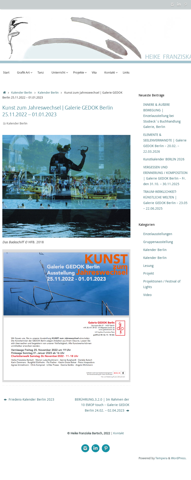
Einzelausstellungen (157, 234)
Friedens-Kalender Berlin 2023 (31, 399)
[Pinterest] (185, 4)
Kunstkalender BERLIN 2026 (163, 159)
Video (147, 295)
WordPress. (178, 458)
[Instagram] (172, 4)
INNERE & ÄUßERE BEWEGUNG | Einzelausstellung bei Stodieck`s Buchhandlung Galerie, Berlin (162, 115)
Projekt (148, 273)
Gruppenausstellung (158, 242)
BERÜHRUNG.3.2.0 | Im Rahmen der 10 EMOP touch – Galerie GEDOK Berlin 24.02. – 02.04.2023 (102, 405)
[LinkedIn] (179, 4)
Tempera (161, 458)
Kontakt (118, 433)
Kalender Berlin (21, 93)
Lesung (148, 265)
